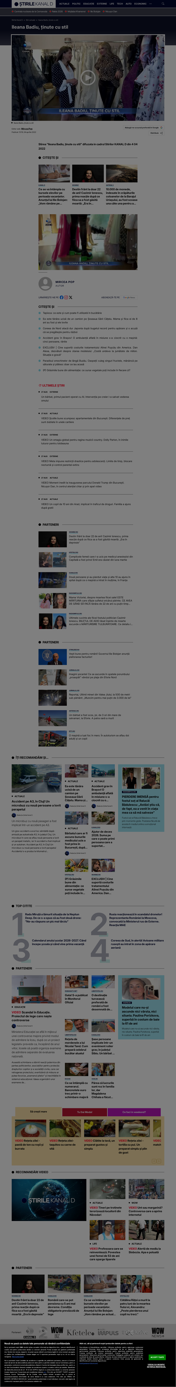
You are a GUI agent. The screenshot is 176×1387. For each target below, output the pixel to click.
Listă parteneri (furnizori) (88, 1363)
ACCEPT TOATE (157, 1357)
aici (45, 1372)
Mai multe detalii (18, 1357)
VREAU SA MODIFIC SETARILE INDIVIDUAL (156, 1366)
